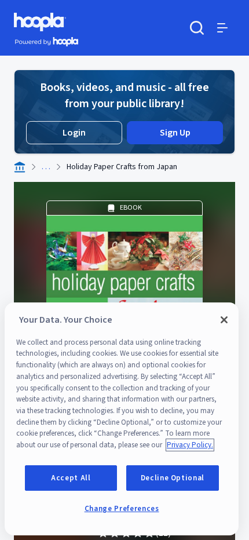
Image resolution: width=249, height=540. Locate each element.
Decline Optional (173, 478)
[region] (122, 418)
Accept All (71, 478)
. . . (46, 167)
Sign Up (175, 132)
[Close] (224, 320)
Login (74, 132)
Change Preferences (122, 508)
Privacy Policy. (190, 445)
